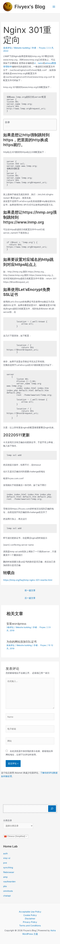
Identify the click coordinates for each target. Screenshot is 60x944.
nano (40, 63)
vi (35, 63)
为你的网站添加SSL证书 (21, 641)
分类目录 (7, 820)
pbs (5, 886)
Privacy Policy (30, 922)
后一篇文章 (30, 598)
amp (5, 877)
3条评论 (10, 627)
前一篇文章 (30, 590)
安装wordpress (16, 623)
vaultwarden (9, 881)
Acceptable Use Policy (30, 911)
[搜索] (52, 808)
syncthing (8, 867)
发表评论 (7, 48)
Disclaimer (30, 918)
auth (5, 853)
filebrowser (8, 872)
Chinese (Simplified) (16, 836)
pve (5, 863)
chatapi (7, 895)
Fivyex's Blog (29, 7)
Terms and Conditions (30, 925)
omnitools (8, 891)
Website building (22, 48)
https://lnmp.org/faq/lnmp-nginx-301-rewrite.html (27, 580)
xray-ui (6, 858)
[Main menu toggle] (54, 7)
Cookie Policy (30, 915)
